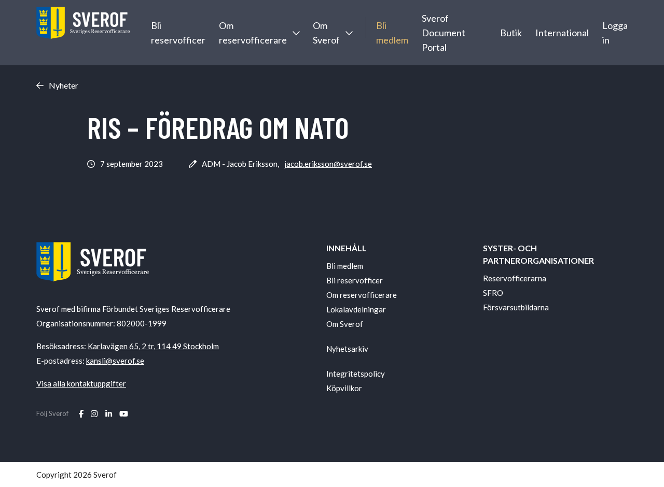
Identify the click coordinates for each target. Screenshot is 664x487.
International (562, 32)
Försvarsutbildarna (516, 307)
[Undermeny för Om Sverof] (348, 33)
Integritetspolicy (355, 373)
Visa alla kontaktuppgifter (81, 383)
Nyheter (63, 85)
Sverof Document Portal (443, 32)
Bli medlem (392, 33)
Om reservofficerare (253, 33)
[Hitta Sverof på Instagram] (94, 413)
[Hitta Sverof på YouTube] (123, 413)
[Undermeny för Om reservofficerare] (295, 33)
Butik (511, 32)
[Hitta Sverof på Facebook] (81, 413)
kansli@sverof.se (115, 360)
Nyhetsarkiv (347, 348)
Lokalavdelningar (356, 309)
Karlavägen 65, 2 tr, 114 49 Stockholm (153, 346)
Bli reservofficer (178, 33)
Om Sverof (326, 33)
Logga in (615, 33)
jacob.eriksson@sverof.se (328, 163)
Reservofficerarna (514, 278)
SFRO (493, 292)
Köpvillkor (344, 388)
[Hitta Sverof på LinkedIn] (108, 413)
